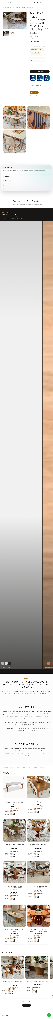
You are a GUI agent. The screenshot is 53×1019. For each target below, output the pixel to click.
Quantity (32, 64)
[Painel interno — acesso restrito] (40, 2)
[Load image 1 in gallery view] (6, 33)
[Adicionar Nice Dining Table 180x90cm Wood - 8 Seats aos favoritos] (47, 821)
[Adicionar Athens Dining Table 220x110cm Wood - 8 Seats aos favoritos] (23, 821)
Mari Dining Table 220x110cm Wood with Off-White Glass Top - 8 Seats (15, 801)
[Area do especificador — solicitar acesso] (37, 2)
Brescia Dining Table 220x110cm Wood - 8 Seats (38, 887)
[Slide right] (29, 1001)
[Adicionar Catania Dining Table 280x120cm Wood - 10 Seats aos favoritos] (47, 778)
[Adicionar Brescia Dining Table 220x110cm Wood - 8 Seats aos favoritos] (47, 863)
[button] (2, 2)
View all (26, 1005)
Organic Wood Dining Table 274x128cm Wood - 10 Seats (14, 887)
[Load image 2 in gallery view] (12, 33)
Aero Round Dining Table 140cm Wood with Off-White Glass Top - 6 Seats (38, 930)
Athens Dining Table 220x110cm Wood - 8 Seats (14, 845)
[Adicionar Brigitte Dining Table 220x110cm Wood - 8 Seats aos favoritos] (21, 958)
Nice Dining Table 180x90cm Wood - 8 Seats (38, 845)
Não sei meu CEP (34, 95)
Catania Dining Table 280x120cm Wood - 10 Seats (38, 801)
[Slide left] (23, 1001)
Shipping (32, 46)
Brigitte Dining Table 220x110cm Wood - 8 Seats (13, 982)
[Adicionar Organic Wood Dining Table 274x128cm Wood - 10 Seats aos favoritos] (23, 863)
